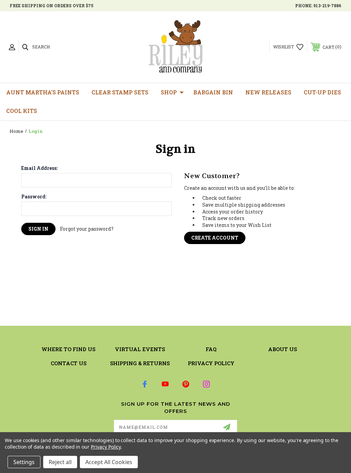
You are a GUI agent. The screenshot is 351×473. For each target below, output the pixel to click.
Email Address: (39, 168)
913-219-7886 (327, 5)
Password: (33, 196)
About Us (282, 349)
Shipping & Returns (140, 363)
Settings (24, 462)
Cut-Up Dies (322, 92)
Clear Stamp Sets (120, 92)
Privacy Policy (211, 363)
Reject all (60, 462)
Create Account (214, 237)
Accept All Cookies (108, 462)
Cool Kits (21, 110)
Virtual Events (140, 349)
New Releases (268, 92)
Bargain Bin (213, 92)
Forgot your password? (86, 229)
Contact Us (68, 363)
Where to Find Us (68, 349)
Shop (169, 92)
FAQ (211, 349)
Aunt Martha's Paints (42, 92)
